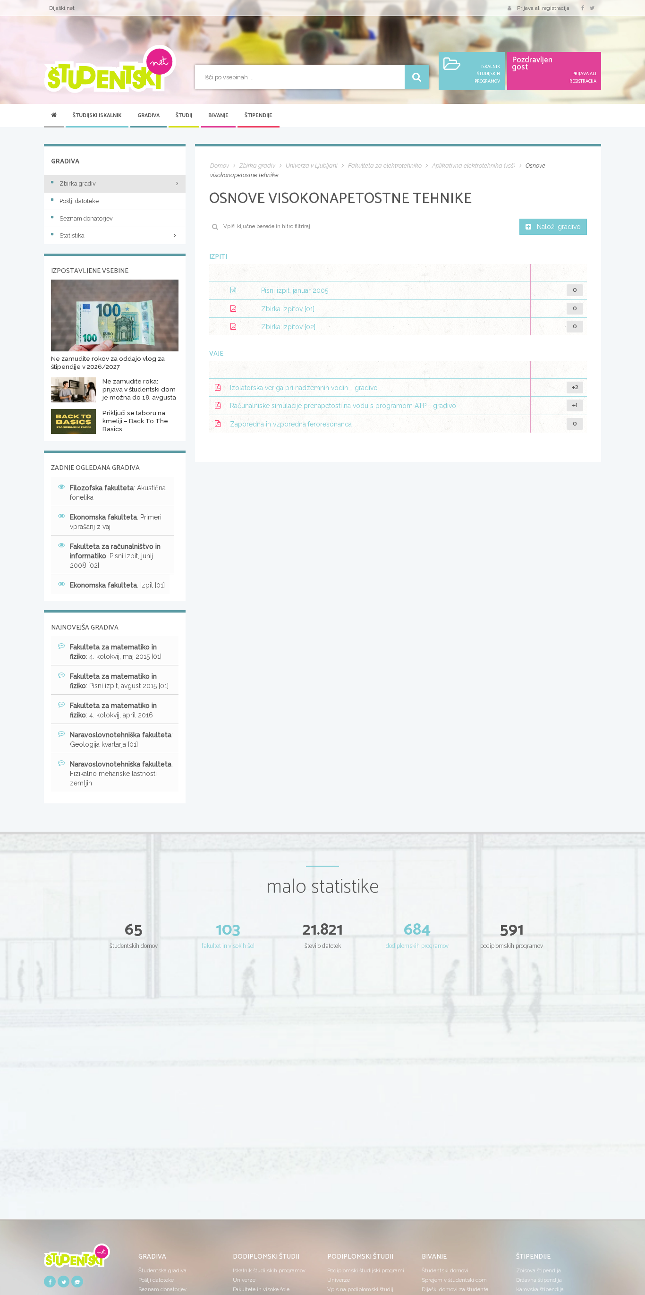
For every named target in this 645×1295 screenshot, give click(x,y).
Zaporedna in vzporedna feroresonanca (291, 424)
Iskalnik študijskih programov (269, 1270)
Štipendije (258, 115)
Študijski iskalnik (97, 115)
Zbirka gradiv (77, 183)
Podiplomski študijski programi (365, 1270)
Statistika (72, 235)
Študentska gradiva (162, 1270)
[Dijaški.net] (77, 1258)
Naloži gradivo (559, 226)
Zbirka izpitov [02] (288, 327)
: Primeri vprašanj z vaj (115, 521)
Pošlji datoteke (79, 200)
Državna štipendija (539, 1280)
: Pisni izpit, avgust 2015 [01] (119, 681)
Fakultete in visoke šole (261, 1289)
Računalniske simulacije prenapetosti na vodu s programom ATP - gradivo (343, 406)
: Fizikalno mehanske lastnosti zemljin (121, 773)
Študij (184, 115)
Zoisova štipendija (538, 1270)
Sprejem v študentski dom (454, 1280)
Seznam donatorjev (86, 218)
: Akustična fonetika (118, 492)
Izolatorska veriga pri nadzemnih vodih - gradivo (304, 388)
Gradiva (148, 115)
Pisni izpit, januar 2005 (294, 291)
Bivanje (218, 115)
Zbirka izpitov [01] (287, 309)
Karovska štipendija (540, 1289)
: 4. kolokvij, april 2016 (113, 710)
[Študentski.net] (110, 69)
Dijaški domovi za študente (455, 1289)
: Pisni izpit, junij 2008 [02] (115, 556)
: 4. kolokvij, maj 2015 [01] (115, 651)
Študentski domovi (445, 1270)
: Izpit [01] (117, 585)
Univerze (244, 1280)
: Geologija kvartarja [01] (121, 739)
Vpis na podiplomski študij (360, 1289)
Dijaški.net (62, 8)
